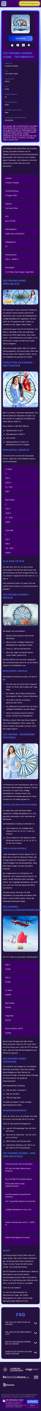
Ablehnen (32, 1405)
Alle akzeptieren (32, 1401)
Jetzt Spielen (20, 38)
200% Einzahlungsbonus (29, 3)
